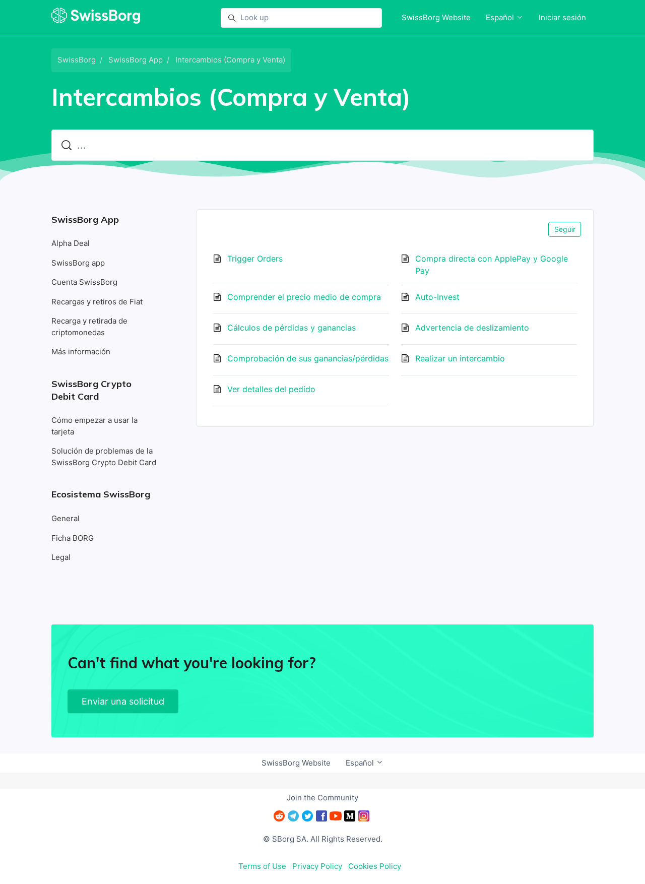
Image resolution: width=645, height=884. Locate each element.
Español (501, 17)
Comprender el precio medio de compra (304, 297)
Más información (80, 351)
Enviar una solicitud (123, 701)
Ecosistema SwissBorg (100, 494)
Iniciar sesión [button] (562, 17)
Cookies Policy (374, 866)
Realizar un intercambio (460, 358)
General (65, 518)
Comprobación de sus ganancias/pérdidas (308, 358)
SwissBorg (76, 60)
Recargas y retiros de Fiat (97, 301)
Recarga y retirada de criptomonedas (89, 326)
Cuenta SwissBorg (84, 282)
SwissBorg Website (436, 17)
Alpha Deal (70, 243)
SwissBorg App (135, 60)
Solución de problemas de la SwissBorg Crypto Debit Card (103, 456)
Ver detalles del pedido (271, 389)
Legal (61, 557)
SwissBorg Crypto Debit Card (91, 390)
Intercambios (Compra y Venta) (230, 60)
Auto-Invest (437, 297)
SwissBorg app (78, 263)
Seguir (564, 229)
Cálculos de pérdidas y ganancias (291, 328)
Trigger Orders (255, 259)
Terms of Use (262, 866)
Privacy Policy (317, 866)
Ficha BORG (72, 538)
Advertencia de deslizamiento (472, 328)
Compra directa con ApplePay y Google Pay (491, 265)
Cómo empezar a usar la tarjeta (94, 425)
